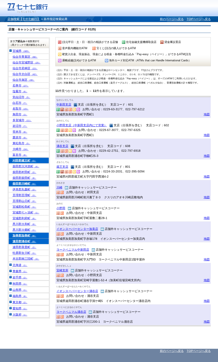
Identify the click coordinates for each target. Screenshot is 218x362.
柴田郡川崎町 (24, 183)
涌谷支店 (62, 146)
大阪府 (20, 314)
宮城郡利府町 (24, 218)
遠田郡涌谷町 (24, 241)
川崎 (59, 187)
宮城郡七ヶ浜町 (26, 212)
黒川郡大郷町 (24, 229)
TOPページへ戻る (199, 19)
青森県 (20, 271)
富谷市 (20, 154)
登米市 (20, 131)
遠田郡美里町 (24, 247)
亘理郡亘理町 (24, 195)
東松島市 (21, 143)
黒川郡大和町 (24, 224)
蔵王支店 (62, 166)
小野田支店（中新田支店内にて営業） (81, 125)
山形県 (20, 289)
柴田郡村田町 (24, 172)
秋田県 (20, 283)
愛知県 (20, 308)
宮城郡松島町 (24, 206)
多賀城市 (22, 120)
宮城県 (21, 51)
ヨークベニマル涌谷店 (71, 311)
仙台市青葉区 (25, 56)
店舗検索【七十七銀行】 (23, 19)
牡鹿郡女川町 (24, 253)
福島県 (20, 296)
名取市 (21, 108)
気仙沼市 (21, 97)
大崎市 (21, 149)
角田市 (20, 114)
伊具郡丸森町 (24, 189)
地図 (207, 114)
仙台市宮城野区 (27, 62)
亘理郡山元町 (24, 201)
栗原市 (20, 137)
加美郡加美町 (24, 235)
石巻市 (21, 85)
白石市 (20, 102)
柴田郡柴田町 (24, 178)
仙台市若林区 (25, 68)
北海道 (20, 265)
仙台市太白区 (25, 74)
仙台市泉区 (24, 79)
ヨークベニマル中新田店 (72, 249)
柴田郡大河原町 (26, 166)
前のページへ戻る (172, 19)
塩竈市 (20, 91)
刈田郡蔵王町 (24, 160)
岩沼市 (20, 126)
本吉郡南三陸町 (26, 258)
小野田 (60, 208)
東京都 (20, 302)
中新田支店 (63, 104)
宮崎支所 (62, 270)
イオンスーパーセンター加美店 (77, 229)
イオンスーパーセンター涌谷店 (77, 291)
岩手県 (20, 277)
